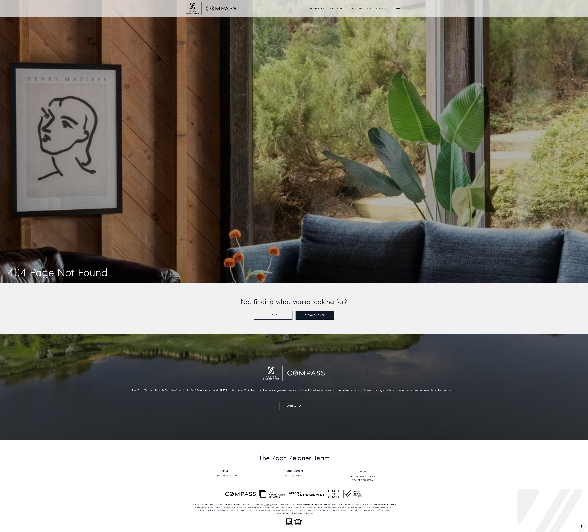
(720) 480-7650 (294, 475)
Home (273, 315)
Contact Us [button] (294, 406)
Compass (268, 504)
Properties (317, 8)
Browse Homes (314, 315)
